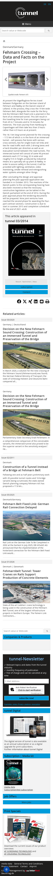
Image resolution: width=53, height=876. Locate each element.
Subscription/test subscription (18, 789)
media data (9, 787)
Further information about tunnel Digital (23, 749)
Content (26, 292)
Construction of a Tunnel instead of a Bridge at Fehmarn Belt (25, 468)
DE (45, 4)
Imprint (33, 866)
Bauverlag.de (7, 873)
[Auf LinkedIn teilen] (36, 303)
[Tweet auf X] (25, 303)
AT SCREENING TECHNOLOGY (18, 851)
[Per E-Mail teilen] (42, 301)
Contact (24, 866)
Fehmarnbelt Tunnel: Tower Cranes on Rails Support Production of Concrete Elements (25, 574)
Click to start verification (29, 690)
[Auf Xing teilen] (30, 303)
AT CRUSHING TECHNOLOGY (17, 854)
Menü (28, 24)
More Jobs (26, 802)
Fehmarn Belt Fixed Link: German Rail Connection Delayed (26, 505)
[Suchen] (48, 30)
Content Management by (13, 870)
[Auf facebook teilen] (19, 303)
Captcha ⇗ (37, 693)
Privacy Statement (9, 866)
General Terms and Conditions (28, 863)
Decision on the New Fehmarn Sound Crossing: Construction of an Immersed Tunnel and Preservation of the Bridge (25, 334)
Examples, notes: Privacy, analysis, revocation (22, 704)
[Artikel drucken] (47, 301)
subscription (27, 287)
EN (49, 4)
